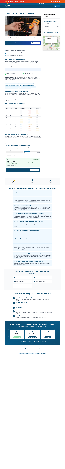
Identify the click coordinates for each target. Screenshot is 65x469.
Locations (34, 6)
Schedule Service (32, 337)
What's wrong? (8, 150)
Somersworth (22, 353)
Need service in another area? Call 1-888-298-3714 (51, 33)
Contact (51, 6)
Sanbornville (37, 353)
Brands (38, 6)
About (25, 6)
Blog (47, 6)
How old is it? (27, 150)
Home (22, 6)
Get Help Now (48, 337)
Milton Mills (32, 353)
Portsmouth (43, 353)
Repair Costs (43, 6)
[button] (51, 44)
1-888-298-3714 (56, 1)
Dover (27, 353)
